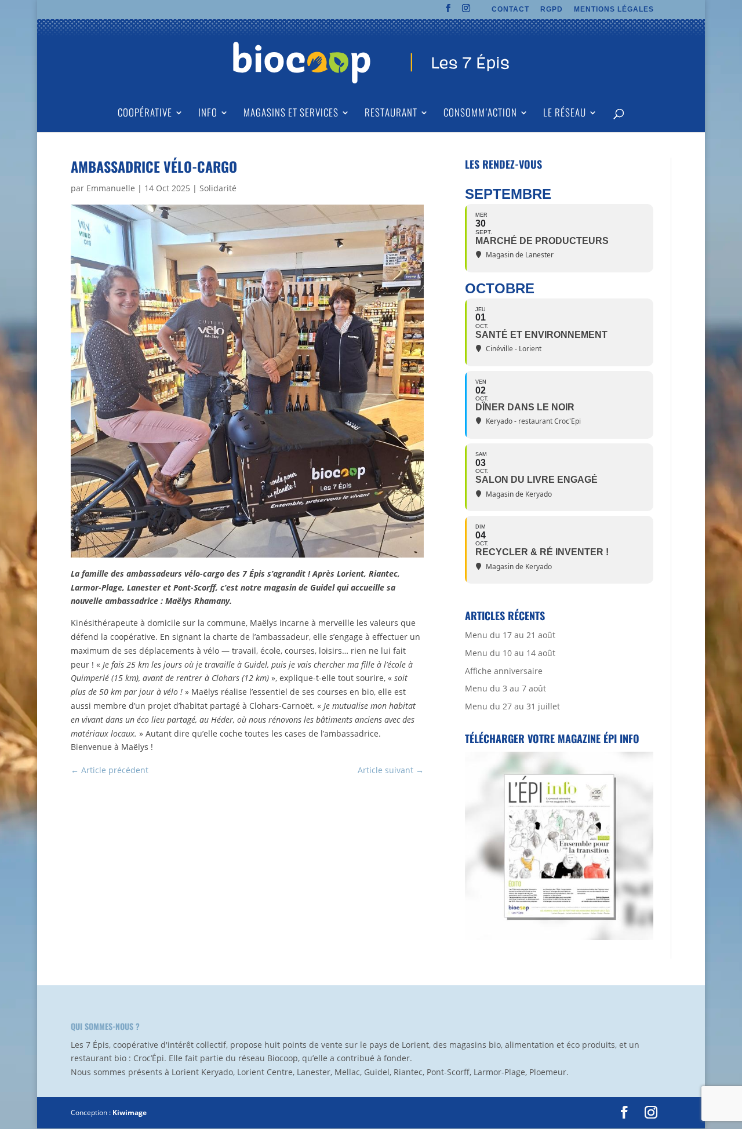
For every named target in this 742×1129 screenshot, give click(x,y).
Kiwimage (129, 1112)
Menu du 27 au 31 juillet (512, 706)
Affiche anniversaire (504, 670)
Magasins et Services (291, 113)
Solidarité (218, 188)
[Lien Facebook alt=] (448, 11)
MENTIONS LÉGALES (614, 9)
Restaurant (391, 113)
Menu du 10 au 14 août (510, 652)
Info (207, 113)
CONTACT (510, 9)
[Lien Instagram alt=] (466, 11)
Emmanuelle (110, 188)
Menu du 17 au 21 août (510, 634)
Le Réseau (564, 113)
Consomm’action (480, 113)
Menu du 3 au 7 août (505, 688)
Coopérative (145, 113)
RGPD (551, 9)
